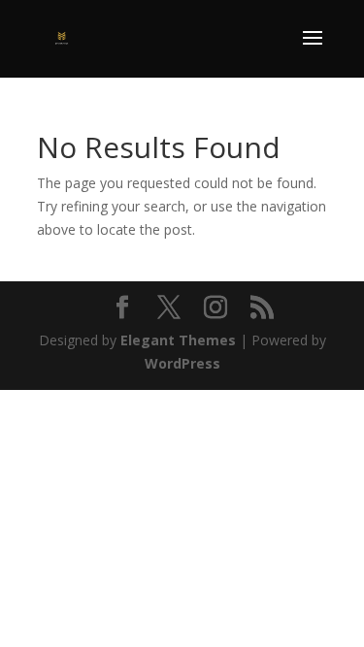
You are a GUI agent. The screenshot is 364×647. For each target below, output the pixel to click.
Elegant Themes (178, 340)
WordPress (182, 363)
